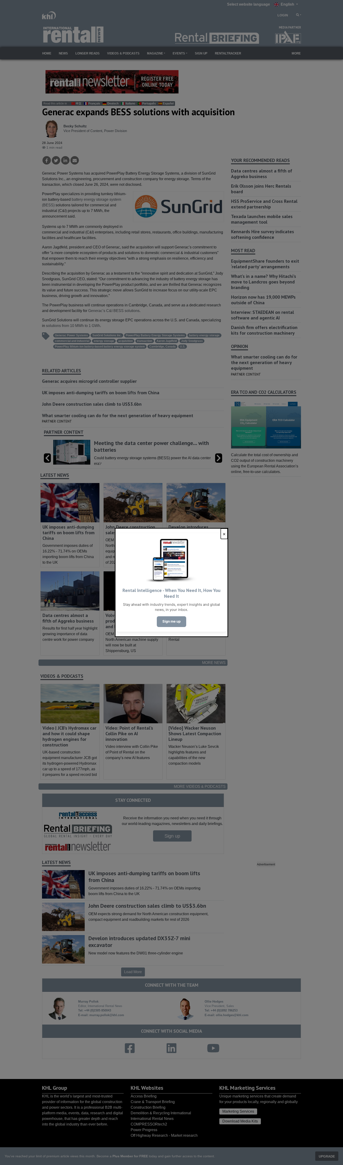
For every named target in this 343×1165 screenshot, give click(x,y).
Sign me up (171, 621)
